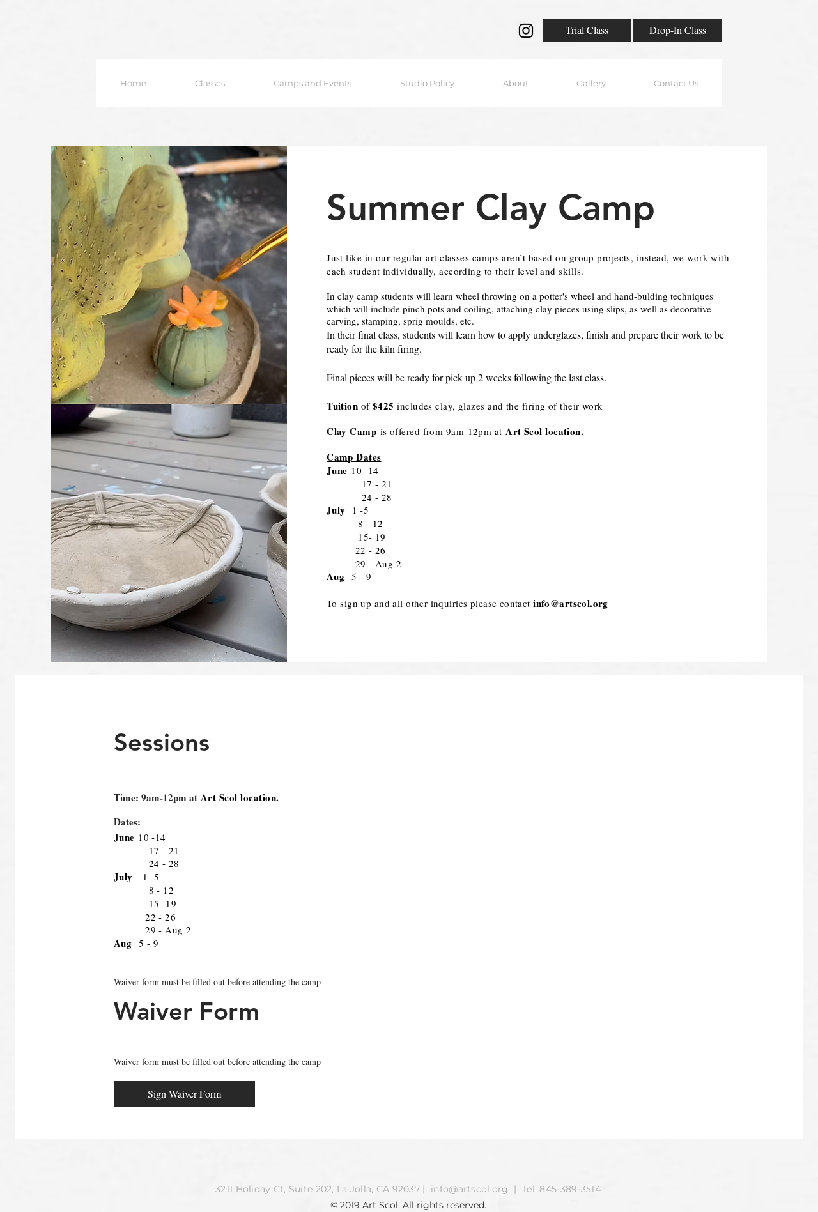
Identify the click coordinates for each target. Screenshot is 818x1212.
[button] (210, 83)
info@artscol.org (570, 603)
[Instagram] (526, 30)
